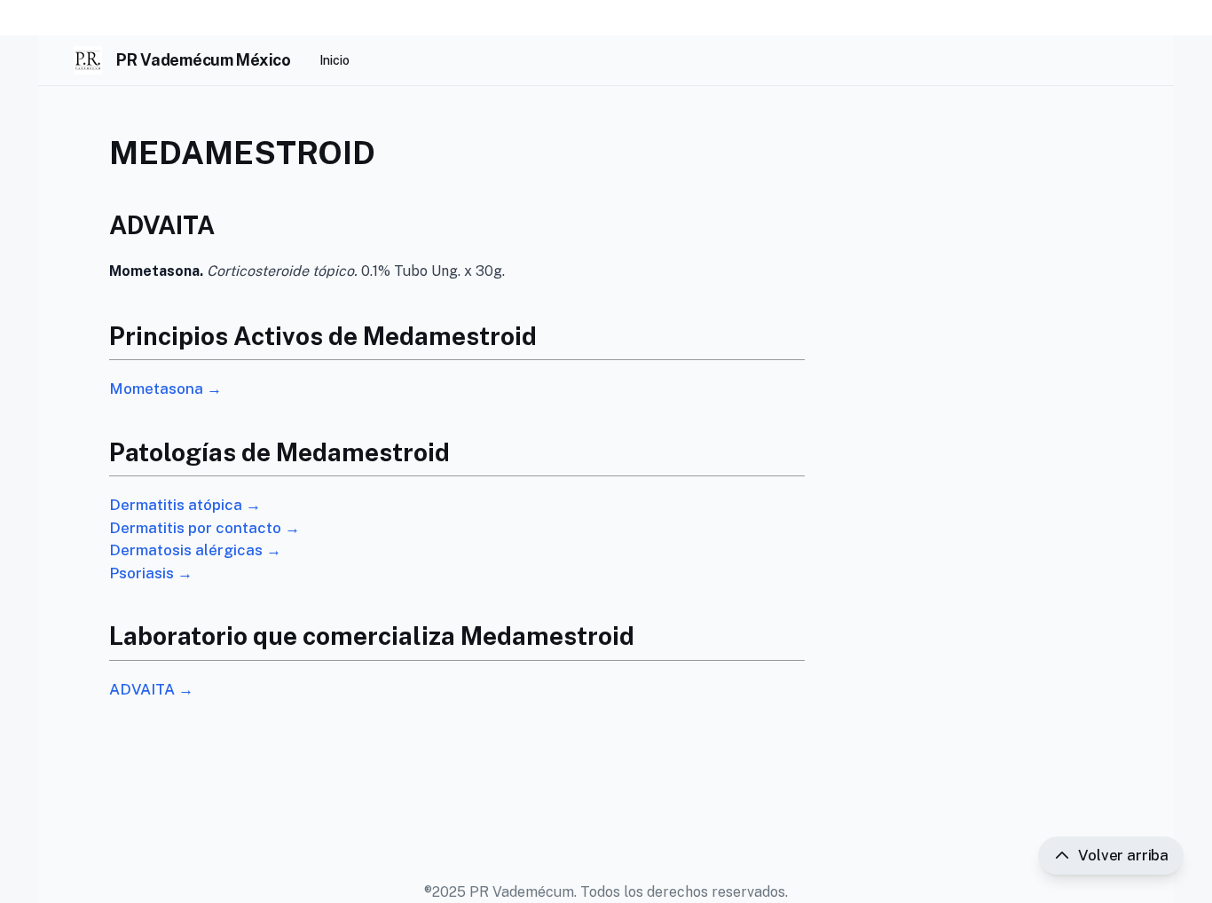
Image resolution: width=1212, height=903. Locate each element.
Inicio (334, 60)
